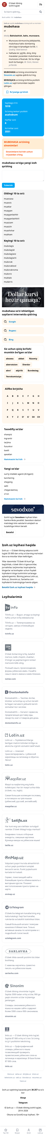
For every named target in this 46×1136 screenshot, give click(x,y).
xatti (6, 486)
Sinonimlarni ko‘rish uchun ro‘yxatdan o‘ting (19, 153)
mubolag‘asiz (10, 254)
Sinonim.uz (9, 75)
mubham (8, 234)
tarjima (7, 442)
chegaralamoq (11, 490)
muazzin (8, 226)
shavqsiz (8, 434)
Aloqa (23, 1097)
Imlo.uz (5, 579)
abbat (21, 358)
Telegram (23, 1102)
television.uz (10, 1077)
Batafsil (10, 532)
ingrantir (8, 438)
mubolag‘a (9, 246)
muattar (8, 206)
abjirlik (19, 370)
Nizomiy (33, 358)
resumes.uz (37, 1077)
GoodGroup (21, 1114)
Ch (38, 417)
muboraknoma (11, 269)
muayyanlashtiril (11, 218)
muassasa (8, 198)
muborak (8, 261)
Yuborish (8, 185)
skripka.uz (27, 1074)
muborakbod (10, 265)
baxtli (6, 450)
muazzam (8, 222)
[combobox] (23, 11)
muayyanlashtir (11, 214)
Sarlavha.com (27, 579)
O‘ (23, 417)
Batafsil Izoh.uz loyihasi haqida (17, 587)
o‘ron (6, 494)
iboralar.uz (26, 1077)
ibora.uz (10, 1074)
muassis (8, 202)
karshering (9, 478)
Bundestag (33, 370)
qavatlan (8, 454)
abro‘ (8, 370)
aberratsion (12, 364)
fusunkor (8, 446)
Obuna (10, 1114)
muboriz (8, 273)
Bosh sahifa (6, 17)
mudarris (8, 281)
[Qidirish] (40, 11)
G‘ (28, 417)
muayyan (8, 210)
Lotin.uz (8, 83)
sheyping (8, 482)
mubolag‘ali (9, 250)
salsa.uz (18, 1074)
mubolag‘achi (10, 258)
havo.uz (23, 1081)
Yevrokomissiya (13, 376)
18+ (37, 1114)
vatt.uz (18, 1077)
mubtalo (8, 277)
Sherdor (26, 364)
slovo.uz (35, 1074)
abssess (9, 358)
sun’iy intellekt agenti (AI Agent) (18, 474)
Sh (33, 417)
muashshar (9, 230)
